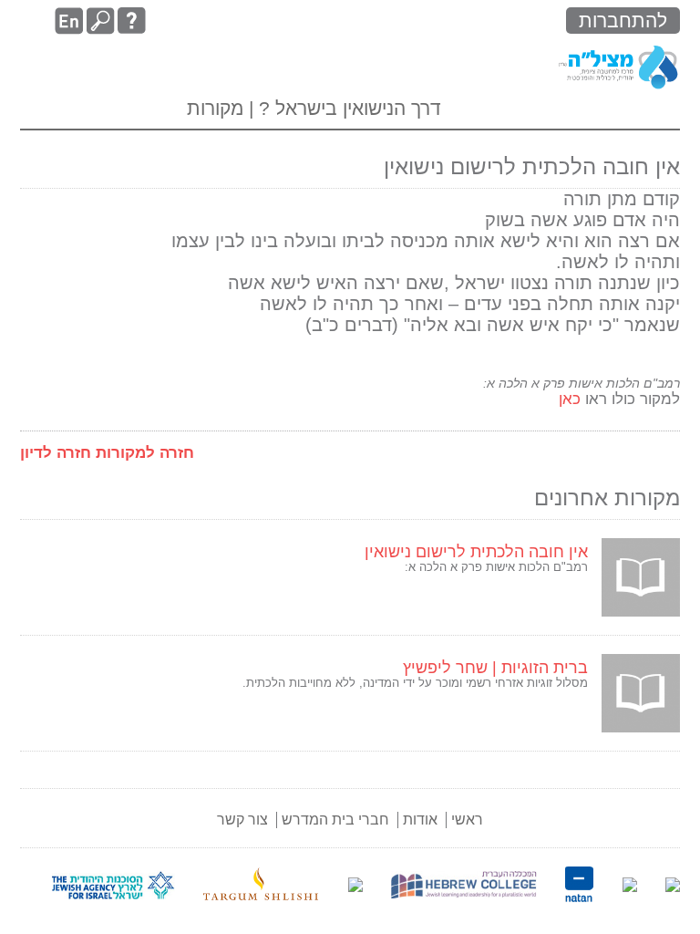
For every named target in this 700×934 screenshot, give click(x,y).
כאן (567, 399)
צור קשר (242, 819)
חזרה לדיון (55, 453)
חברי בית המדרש (335, 819)
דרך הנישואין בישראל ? (347, 108)
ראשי (467, 819)
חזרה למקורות (145, 453)
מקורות (215, 108)
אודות (420, 819)
